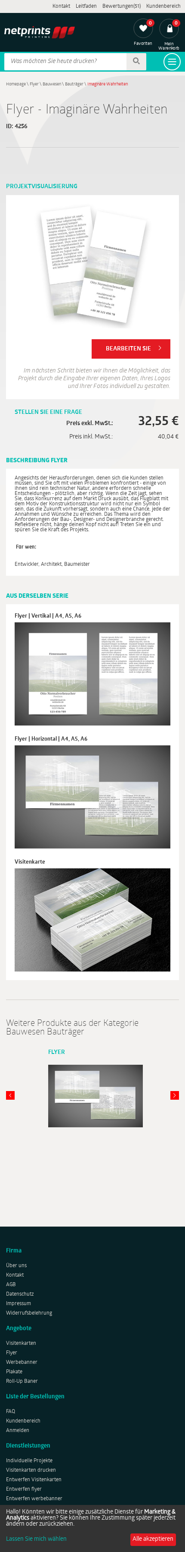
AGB (11, 1284)
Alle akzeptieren (153, 1539)
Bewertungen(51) (121, 6)
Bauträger (74, 84)
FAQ (10, 1411)
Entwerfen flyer (24, 1489)
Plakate (14, 1372)
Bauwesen (52, 84)
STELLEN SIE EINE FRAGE (48, 412)
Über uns (16, 1265)
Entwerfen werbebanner (34, 1499)
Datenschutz (20, 1294)
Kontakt (61, 6)
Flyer (34, 84)
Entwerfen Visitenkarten (34, 1480)
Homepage (16, 84)
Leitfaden (86, 6)
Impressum (18, 1303)
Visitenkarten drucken (31, 1470)
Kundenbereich (163, 6)
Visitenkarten (21, 1343)
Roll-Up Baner (22, 1381)
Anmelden (17, 1430)
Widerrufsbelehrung (29, 1313)
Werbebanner (21, 1362)
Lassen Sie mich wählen (36, 1539)
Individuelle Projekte (29, 1461)
